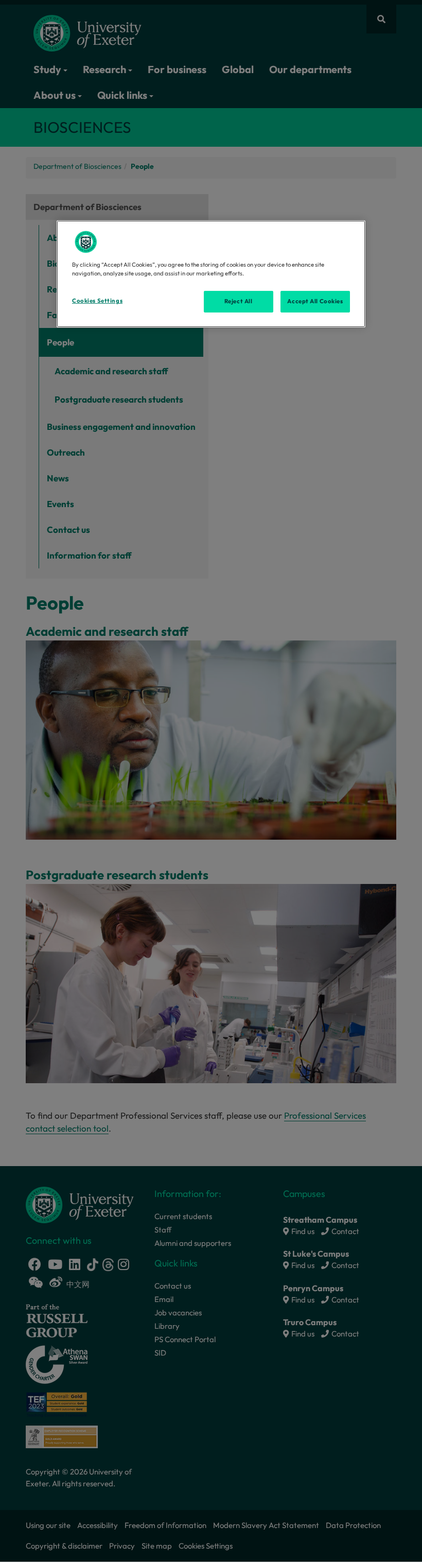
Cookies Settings (97, 300)
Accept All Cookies (315, 301)
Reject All (238, 301)
